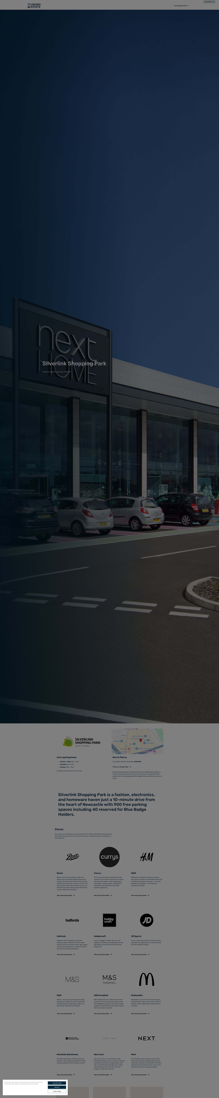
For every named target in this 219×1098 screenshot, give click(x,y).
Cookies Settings (57, 1091)
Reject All (57, 1087)
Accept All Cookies (57, 1083)
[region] (35, 1087)
